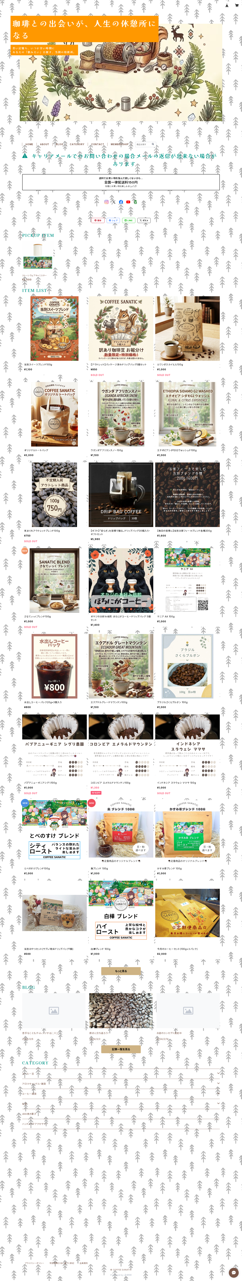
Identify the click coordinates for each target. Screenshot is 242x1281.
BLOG (59, 144)
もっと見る (121, 971)
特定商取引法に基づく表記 (62, 1263)
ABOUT (44, 144)
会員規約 (84, 1263)
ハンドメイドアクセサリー (35, 1124)
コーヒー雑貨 (29, 1093)
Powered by (117, 1275)
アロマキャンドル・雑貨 (34, 1083)
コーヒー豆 (28, 1073)
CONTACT (97, 144)
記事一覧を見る (121, 1049)
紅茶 (24, 1103)
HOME (29, 144)
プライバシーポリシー (34, 1263)
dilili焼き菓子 (29, 1113)
